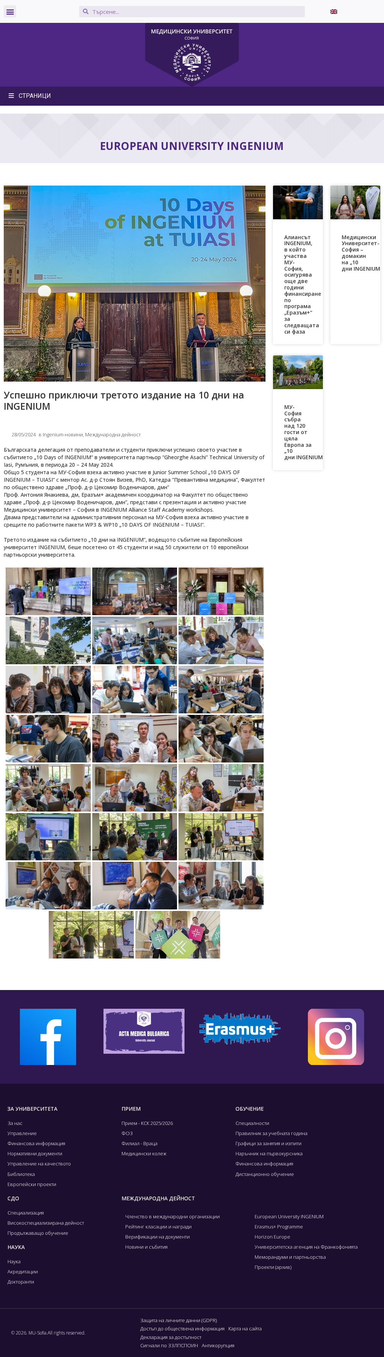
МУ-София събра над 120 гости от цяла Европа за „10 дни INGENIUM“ (304, 432)
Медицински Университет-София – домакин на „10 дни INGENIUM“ (362, 253)
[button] (10, 11)
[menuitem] (334, 11)
